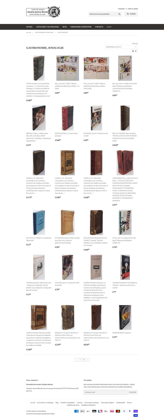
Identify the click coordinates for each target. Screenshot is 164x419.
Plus (109, 27)
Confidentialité (120, 402)
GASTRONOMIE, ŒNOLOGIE (44, 32)
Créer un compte (133, 9)
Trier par (135, 43)
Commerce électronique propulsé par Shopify (40, 414)
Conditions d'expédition (80, 27)
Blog (65, 27)
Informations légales (107, 402)
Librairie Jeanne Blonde (38, 411)
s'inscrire (132, 392)
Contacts (99, 27)
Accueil (29, 27)
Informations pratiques (92, 402)
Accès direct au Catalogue (47, 27)
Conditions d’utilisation (88, 405)
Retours (129, 402)
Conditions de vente (73, 405)
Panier (133, 14)
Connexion (121, 9)
